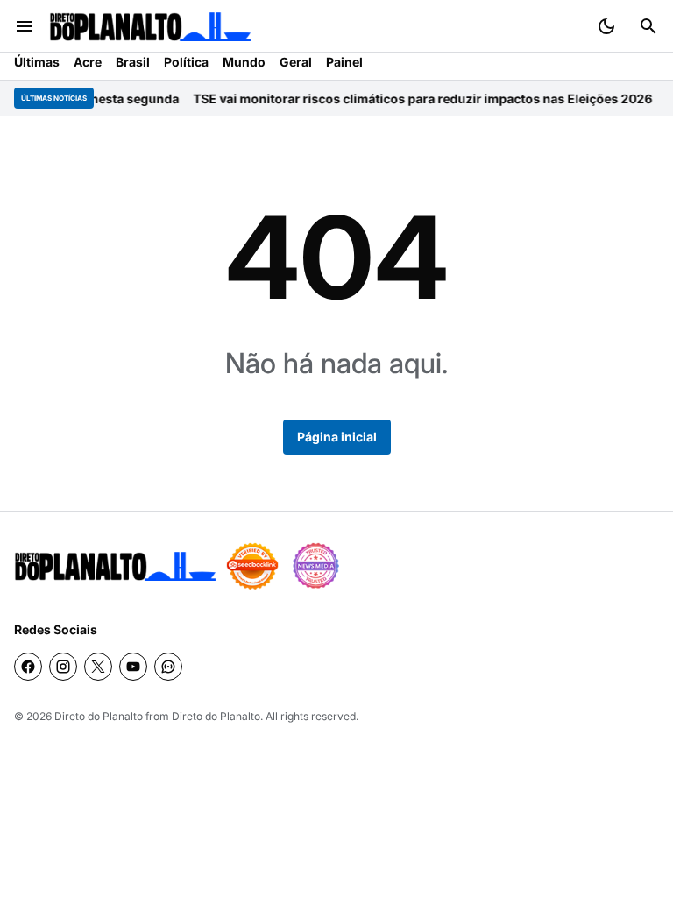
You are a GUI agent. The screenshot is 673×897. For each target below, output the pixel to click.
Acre (88, 61)
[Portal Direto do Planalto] (150, 26)
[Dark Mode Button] (606, 26)
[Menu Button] (24, 26)
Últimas (37, 61)
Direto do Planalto (98, 716)
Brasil (133, 61)
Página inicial (337, 436)
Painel (344, 61)
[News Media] (315, 566)
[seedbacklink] (252, 566)
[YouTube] (133, 667)
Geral (296, 61)
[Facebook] (28, 667)
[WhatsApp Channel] (168, 667)
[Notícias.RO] (115, 566)
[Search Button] (648, 26)
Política (186, 61)
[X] (98, 667)
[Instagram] (63, 667)
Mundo (244, 61)
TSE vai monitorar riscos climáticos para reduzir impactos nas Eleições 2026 (413, 98)
